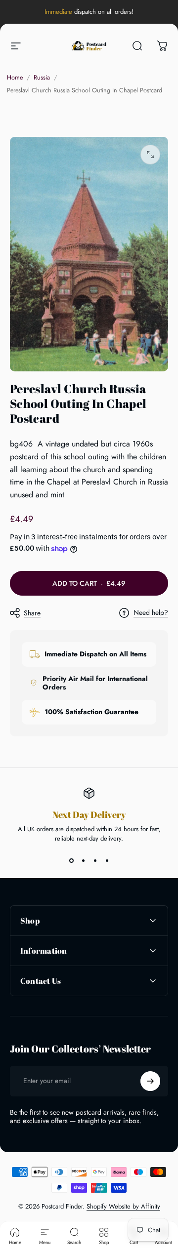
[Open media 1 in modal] (150, 154)
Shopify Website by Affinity (123, 1206)
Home (15, 77)
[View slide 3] (95, 861)
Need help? (151, 612)
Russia (42, 77)
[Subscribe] (150, 1081)
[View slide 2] (83, 861)
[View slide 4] (107, 861)
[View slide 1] (71, 861)
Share (32, 613)
